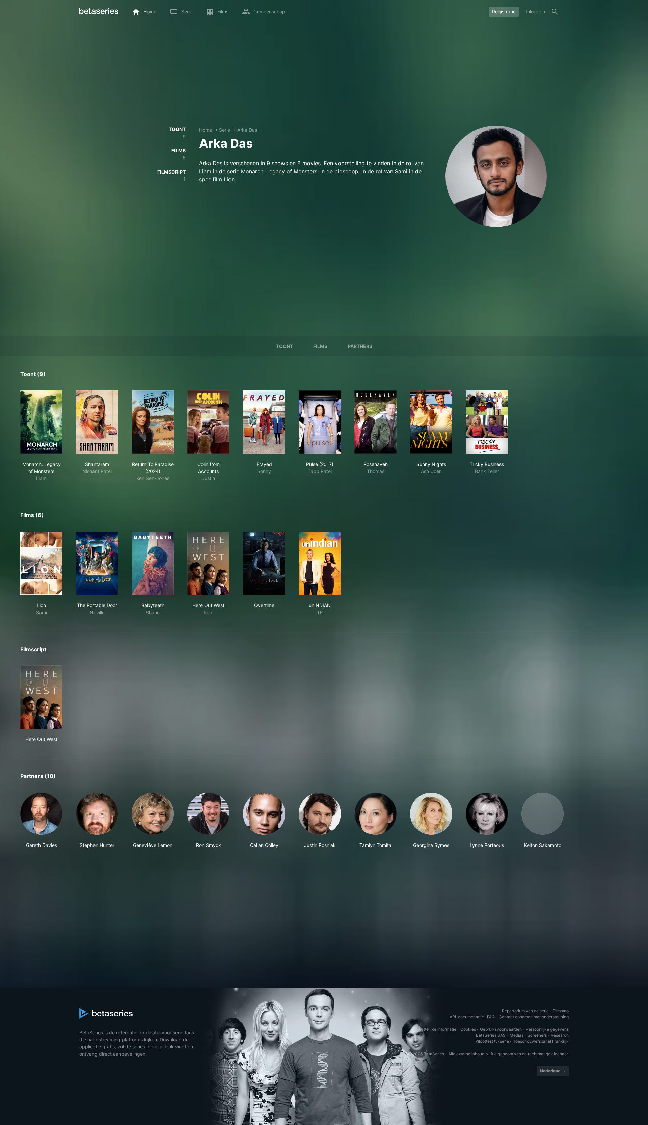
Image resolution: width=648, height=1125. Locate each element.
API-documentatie (467, 1016)
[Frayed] (264, 422)
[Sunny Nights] (431, 422)
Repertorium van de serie (525, 1010)
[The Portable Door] (97, 563)
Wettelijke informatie (437, 1029)
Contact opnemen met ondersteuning (534, 1016)
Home (205, 130)
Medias (516, 1035)
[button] (41, 821)
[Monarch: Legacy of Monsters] (41, 422)
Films (320, 346)
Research (560, 1035)
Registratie (504, 11)
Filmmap (561, 1010)
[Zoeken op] (554, 11)
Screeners (537, 1035)
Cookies (468, 1029)
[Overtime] (264, 563)
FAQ (491, 1016)
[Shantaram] (97, 422)
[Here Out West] (208, 563)
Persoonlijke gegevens (547, 1029)
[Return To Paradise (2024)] (153, 422)
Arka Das (247, 130)
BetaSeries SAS (491, 1035)
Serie (224, 130)
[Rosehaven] (375, 422)
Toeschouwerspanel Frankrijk (541, 1041)
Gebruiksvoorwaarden (501, 1029)
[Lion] (41, 563)
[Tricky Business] (487, 422)
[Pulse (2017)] (320, 422)
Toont (284, 346)
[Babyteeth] (153, 563)
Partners (360, 346)
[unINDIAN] (320, 563)
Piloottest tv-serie (492, 1041)
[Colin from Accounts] (208, 422)
